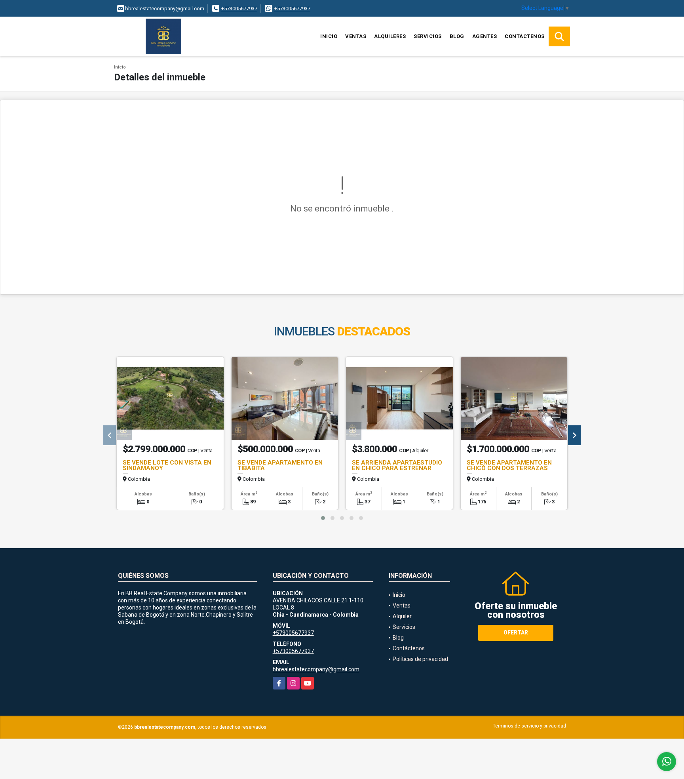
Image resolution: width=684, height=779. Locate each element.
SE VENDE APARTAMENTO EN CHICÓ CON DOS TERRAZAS (509, 465)
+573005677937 (239, 8)
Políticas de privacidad (420, 659)
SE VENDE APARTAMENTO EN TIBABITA (280, 465)
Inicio (328, 36)
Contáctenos (525, 36)
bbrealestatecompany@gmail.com (316, 669)
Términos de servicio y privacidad (529, 726)
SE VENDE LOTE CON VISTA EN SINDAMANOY (167, 465)
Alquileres (390, 36)
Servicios (428, 36)
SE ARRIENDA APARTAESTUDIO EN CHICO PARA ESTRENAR (397, 465)
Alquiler (402, 616)
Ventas (355, 36)
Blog (457, 36)
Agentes (484, 36)
